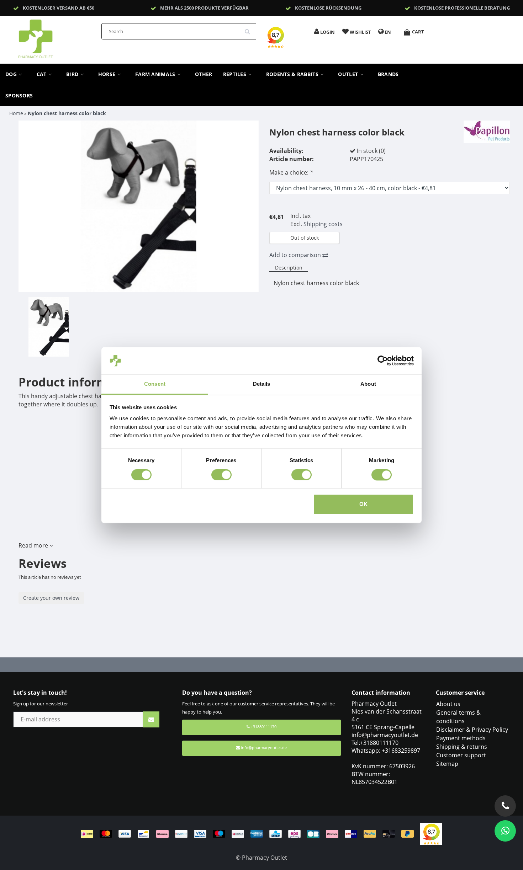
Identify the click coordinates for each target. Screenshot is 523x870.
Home (16, 113)
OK (363, 504)
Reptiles (235, 74)
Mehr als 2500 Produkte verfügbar (204, 8)
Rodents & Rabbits (293, 74)
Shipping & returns (461, 747)
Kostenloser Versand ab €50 (58, 8)
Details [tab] (261, 384)
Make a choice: (291, 172)
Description (288, 267)
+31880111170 (263, 726)
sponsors (19, 95)
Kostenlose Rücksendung (328, 8)
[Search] (249, 28)
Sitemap (447, 764)
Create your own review (51, 597)
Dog (11, 74)
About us (448, 704)
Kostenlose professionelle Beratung (462, 8)
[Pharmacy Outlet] (54, 37)
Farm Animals (156, 74)
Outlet (348, 74)
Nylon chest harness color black (67, 113)
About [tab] (368, 384)
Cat (42, 74)
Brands (388, 74)
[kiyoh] (431, 833)
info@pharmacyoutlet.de (264, 747)
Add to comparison (295, 255)
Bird (73, 74)
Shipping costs (323, 224)
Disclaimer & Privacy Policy (472, 729)
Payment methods (461, 738)
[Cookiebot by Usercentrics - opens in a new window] (383, 360)
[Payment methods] (250, 833)
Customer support (461, 755)
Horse (107, 74)
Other (203, 74)
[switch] (221, 474)
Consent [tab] (154, 384)
